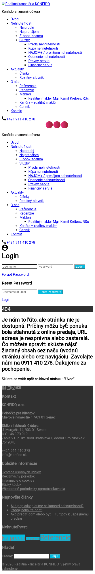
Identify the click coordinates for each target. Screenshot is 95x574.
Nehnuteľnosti (21, 23)
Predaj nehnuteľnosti (44, 44)
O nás (15, 82)
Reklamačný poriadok (18, 476)
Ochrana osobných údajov (21, 472)
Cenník (24, 107)
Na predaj (26, 27)
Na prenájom (29, 32)
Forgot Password (15, 274)
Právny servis (38, 61)
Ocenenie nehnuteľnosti (46, 57)
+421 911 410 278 (21, 119)
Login (79, 266)
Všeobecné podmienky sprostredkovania (33, 489)
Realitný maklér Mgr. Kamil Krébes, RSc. (58, 98)
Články (24, 73)
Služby (24, 40)
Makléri (25, 94)
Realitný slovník (31, 77)
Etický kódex (11, 485)
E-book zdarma (31, 36)
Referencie (27, 86)
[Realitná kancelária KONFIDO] (26, 4)
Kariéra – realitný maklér (38, 102)
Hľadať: (7, 556)
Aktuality (17, 69)
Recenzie (26, 90)
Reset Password (50, 291)
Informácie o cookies (18, 480)
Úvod (15, 19)
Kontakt (16, 111)
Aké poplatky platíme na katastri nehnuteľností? (47, 506)
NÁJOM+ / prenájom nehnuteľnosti (55, 52)
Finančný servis (40, 65)
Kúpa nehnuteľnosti (43, 48)
